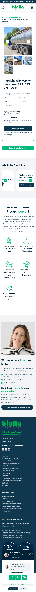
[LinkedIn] (3, 449)
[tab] (12, 577)
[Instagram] (9, 449)
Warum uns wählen (8, 496)
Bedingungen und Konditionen (12, 508)
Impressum (6, 511)
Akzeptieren (13, 588)
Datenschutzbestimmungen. (18, 584)
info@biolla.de (6, 441)
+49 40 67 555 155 (8, 439)
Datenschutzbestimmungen (11, 503)
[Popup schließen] (31, 552)
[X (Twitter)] (6, 449)
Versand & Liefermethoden (11, 506)
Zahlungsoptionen (8, 501)
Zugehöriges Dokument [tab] (18, 148)
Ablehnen (23, 588)
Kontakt (5, 499)
